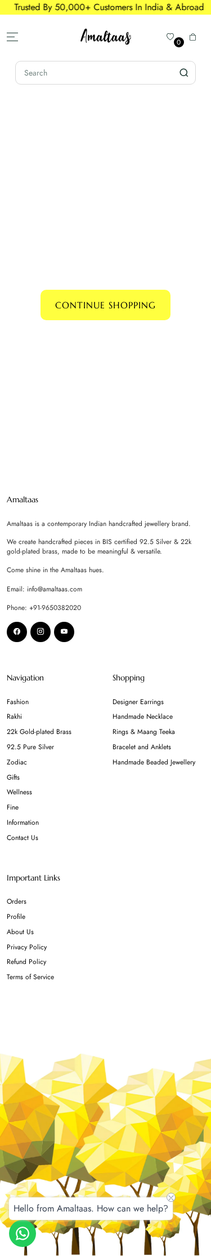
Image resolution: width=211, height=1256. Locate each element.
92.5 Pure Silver (30, 747)
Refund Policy (26, 962)
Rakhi (14, 716)
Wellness (19, 792)
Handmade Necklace (143, 716)
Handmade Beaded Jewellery (154, 762)
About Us (20, 932)
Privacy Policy (27, 947)
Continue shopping (105, 305)
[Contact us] (22, 1233)
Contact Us (22, 838)
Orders (16, 901)
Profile (16, 917)
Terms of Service (30, 977)
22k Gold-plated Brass (39, 732)
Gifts (13, 777)
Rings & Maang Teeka (144, 732)
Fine (13, 807)
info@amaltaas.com (54, 589)
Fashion (18, 702)
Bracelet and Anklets (142, 747)
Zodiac (17, 762)
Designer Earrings (138, 702)
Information (23, 822)
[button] (193, 36)
